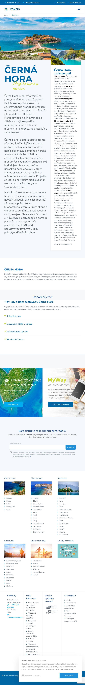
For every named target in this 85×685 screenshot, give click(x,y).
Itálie (8, 583)
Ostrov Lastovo (38, 523)
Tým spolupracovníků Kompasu (70, 613)
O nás (69, 600)
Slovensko (10, 575)
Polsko (8, 580)
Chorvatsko (10, 569)
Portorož (63, 498)
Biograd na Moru (38, 532)
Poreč (35, 515)
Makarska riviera (38, 507)
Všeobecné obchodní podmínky (31, 615)
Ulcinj (8, 509)
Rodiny (35, 564)
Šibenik (35, 501)
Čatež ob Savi (64, 512)
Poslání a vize (71, 603)
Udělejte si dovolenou (60, 404)
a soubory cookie (67, 669)
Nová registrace (75, 2)
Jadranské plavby (39, 572)
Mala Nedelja (64, 515)
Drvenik (35, 498)
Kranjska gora (64, 523)
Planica (35, 575)
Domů (6, 15)
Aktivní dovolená (38, 566)
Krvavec (62, 532)
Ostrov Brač (37, 526)
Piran (61, 507)
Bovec (62, 526)
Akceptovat (69, 676)
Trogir (35, 512)
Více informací (13, 404)
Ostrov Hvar (37, 509)
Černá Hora (10, 566)
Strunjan (62, 504)
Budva (8, 501)
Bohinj (62, 529)
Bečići (8, 504)
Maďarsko (9, 586)
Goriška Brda (64, 535)
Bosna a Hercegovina (13, 561)
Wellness (36, 569)
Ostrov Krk (37, 529)
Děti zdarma (37, 561)
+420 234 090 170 (13, 2)
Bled (61, 521)
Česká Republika (12, 564)
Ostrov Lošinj (37, 504)
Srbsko (8, 572)
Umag (35, 521)
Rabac (35, 518)
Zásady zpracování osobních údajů (31, 633)
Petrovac (9, 498)
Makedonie (10, 578)
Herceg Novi (10, 507)
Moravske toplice (65, 509)
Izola (61, 501)
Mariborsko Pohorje (66, 518)
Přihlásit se (61, 2)
